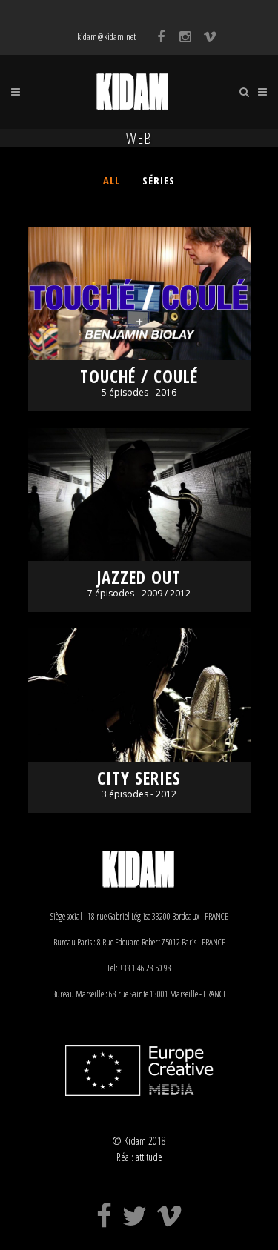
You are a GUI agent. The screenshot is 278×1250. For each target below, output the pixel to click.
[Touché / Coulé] (139, 293)
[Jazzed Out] (139, 494)
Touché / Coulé (139, 376)
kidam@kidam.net (106, 36)
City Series (139, 778)
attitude (149, 1157)
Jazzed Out (139, 577)
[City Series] (139, 695)
